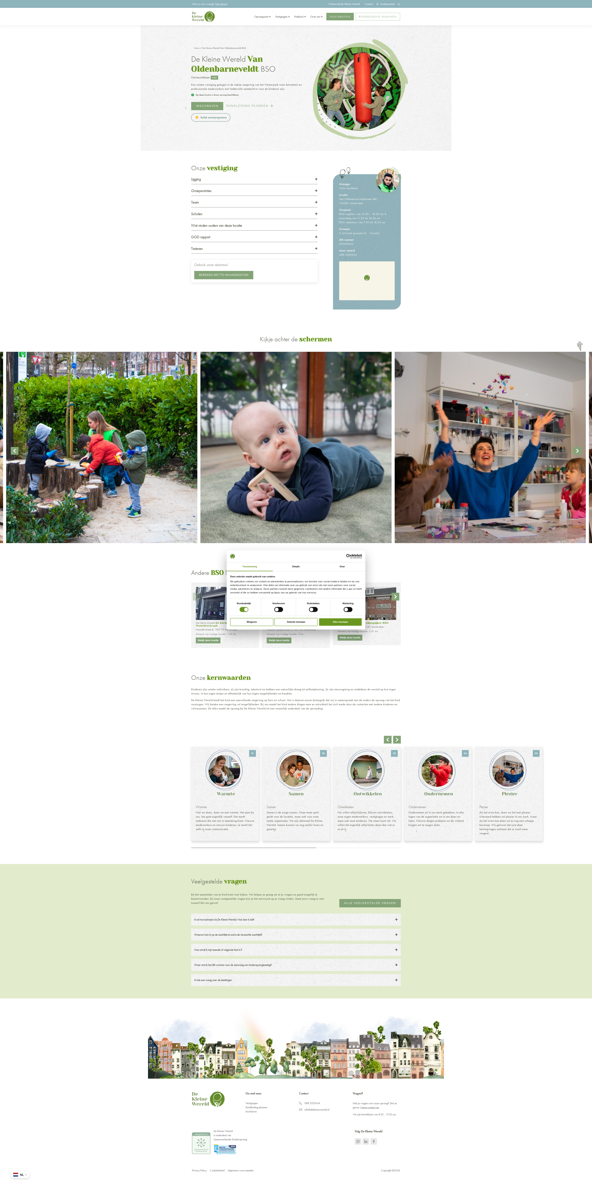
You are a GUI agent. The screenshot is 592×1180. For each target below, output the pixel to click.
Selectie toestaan (296, 622)
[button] (367, 278)
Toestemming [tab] (249, 566)
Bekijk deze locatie (208, 640)
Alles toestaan (340, 622)
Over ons (315, 16)
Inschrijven (340, 16)
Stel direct (221, 4)
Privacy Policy (199, 1170)
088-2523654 (348, 254)
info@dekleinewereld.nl (316, 1109)
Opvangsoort (261, 16)
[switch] (278, 609)
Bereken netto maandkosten (224, 275)
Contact (369, 4)
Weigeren (252, 622)
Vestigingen (281, 16)
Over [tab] (342, 566)
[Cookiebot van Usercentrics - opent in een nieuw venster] (348, 556)
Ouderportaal (387, 4)
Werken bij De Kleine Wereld (344, 4)
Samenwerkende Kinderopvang (230, 1139)
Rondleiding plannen (378, 16)
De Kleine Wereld (216, 624)
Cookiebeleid (217, 1170)
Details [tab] (296, 566)
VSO (214, 77)
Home (197, 48)
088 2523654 (312, 1103)
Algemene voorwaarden (241, 1170)
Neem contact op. (369, 1107)
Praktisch (299, 16)
